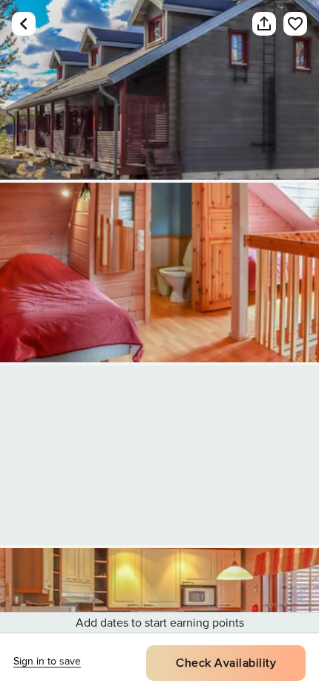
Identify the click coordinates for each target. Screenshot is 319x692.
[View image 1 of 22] (159, 90)
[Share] (264, 24)
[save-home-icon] (295, 24)
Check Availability (226, 663)
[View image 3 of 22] (159, 455)
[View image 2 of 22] (159, 272)
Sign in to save (47, 661)
